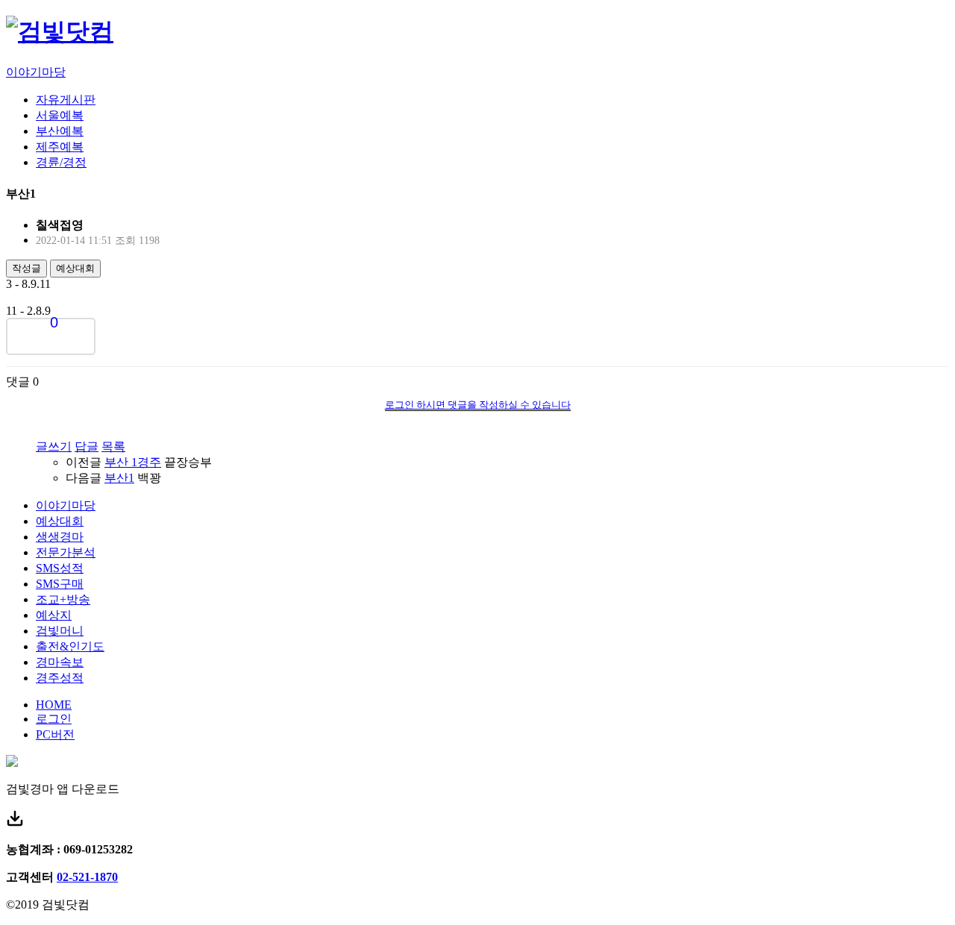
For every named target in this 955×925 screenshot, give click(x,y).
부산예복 (60, 131)
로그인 (54, 718)
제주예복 (60, 146)
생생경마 (60, 536)
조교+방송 (63, 599)
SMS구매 (60, 583)
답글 (86, 446)
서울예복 (60, 115)
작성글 (26, 268)
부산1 (119, 477)
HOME (54, 704)
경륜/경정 (61, 162)
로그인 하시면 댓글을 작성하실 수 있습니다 (478, 404)
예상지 (54, 615)
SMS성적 (60, 568)
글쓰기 (54, 446)
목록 (113, 446)
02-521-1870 (87, 877)
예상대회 (75, 268)
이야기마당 (36, 72)
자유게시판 (66, 99)
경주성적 (60, 677)
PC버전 (55, 734)
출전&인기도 (70, 646)
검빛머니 (60, 630)
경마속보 (60, 662)
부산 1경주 (132, 462)
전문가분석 (66, 552)
